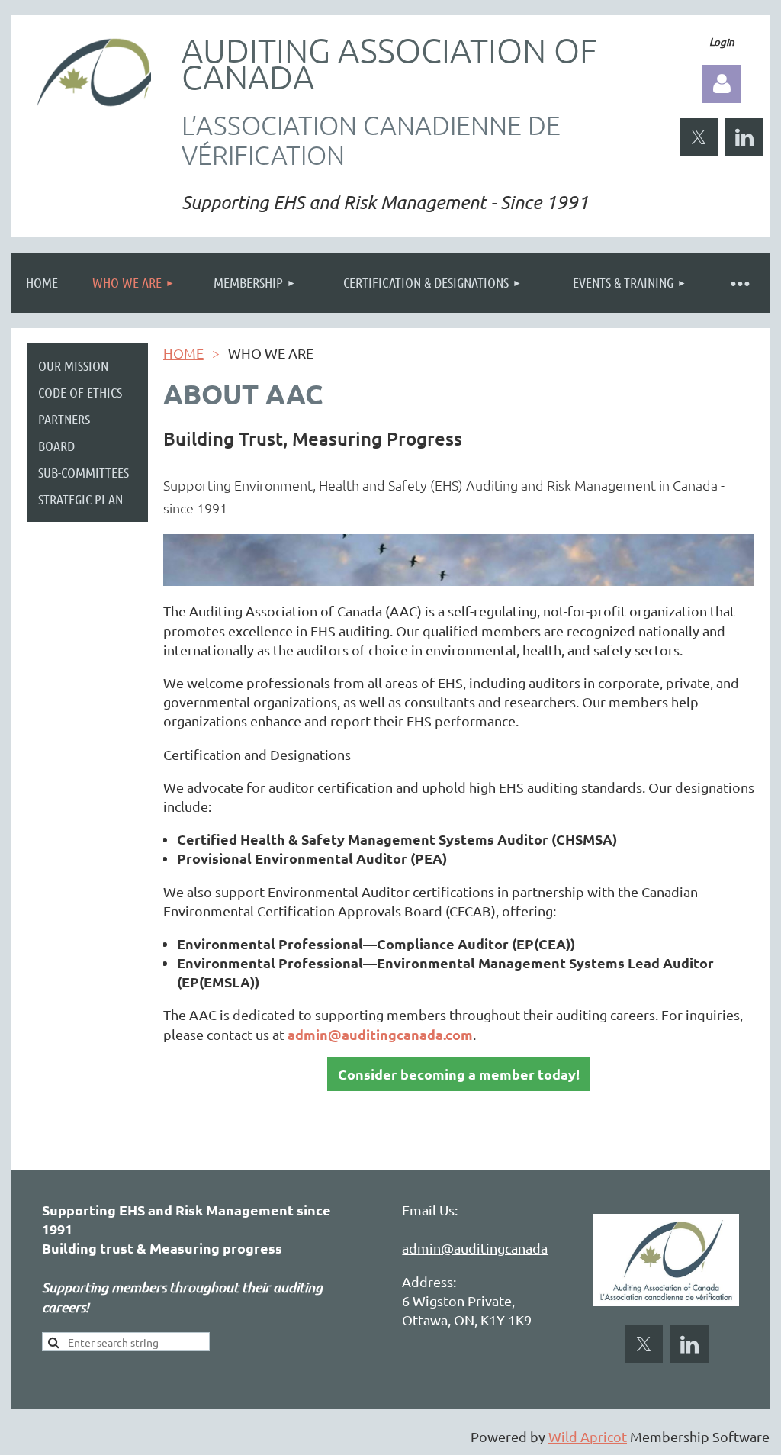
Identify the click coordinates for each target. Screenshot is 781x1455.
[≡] (739, 283)
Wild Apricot (587, 1436)
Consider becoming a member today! (459, 1074)
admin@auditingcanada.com (489, 1248)
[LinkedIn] (744, 137)
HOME (183, 353)
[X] (699, 137)
